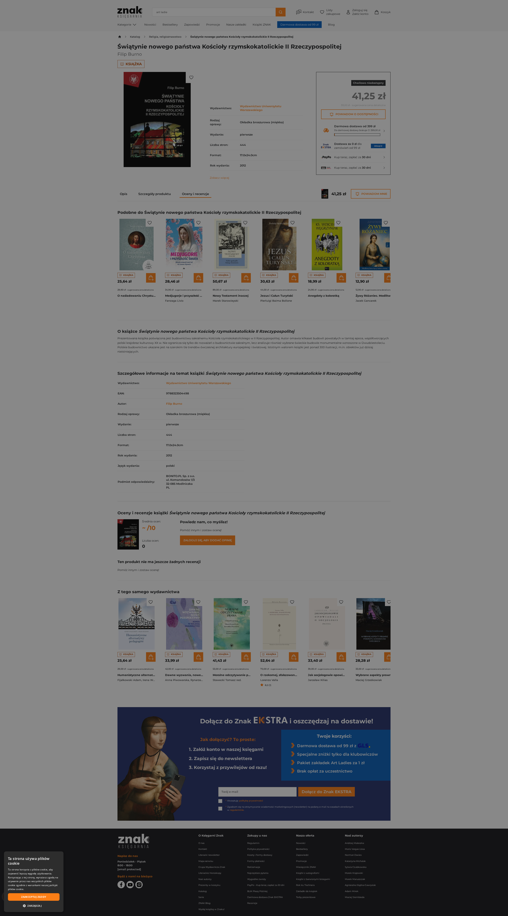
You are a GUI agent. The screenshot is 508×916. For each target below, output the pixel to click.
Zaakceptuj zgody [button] (33, 897)
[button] (34, 905)
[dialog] (34, 881)
